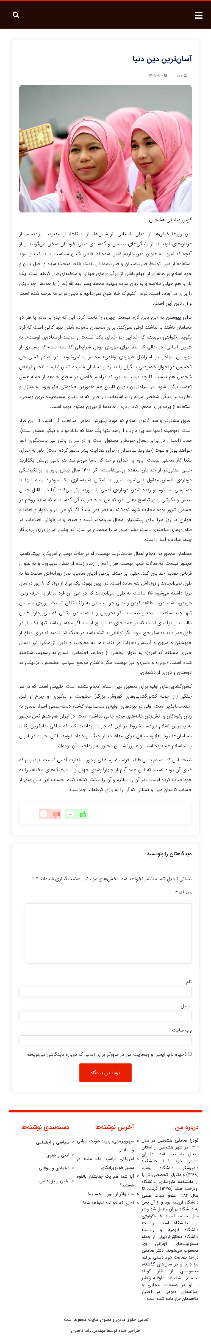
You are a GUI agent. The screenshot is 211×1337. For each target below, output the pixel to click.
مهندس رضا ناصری (88, 1330)
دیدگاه (183, 893)
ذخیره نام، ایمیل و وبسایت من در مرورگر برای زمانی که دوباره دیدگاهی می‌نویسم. (106, 1054)
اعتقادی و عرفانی (54, 1168)
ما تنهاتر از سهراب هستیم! (111, 1194)
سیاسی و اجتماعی (52, 1142)
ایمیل (186, 1006)
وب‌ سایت (182, 1030)
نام (189, 982)
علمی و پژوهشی (54, 1181)
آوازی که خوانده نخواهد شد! (108, 1202)
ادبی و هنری (57, 1155)
